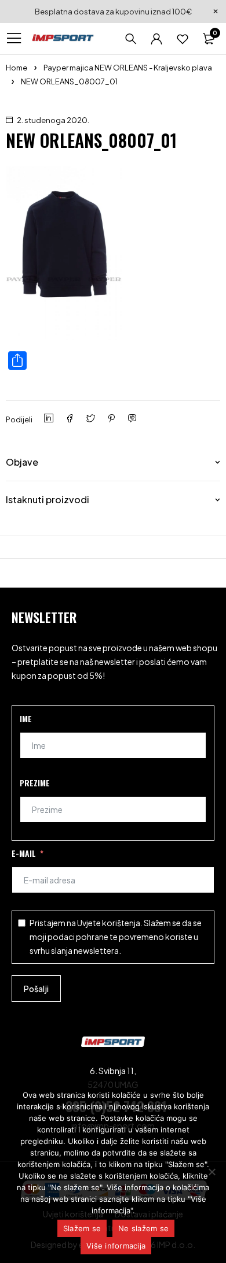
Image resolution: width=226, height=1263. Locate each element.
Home (16, 67)
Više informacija (115, 1245)
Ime (26, 718)
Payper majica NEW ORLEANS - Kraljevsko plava (127, 67)
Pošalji (36, 988)
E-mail (24, 853)
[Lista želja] (182, 38)
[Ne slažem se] (211, 1171)
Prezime (35, 783)
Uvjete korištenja (108, 922)
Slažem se (82, 1228)
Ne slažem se (143, 1228)
